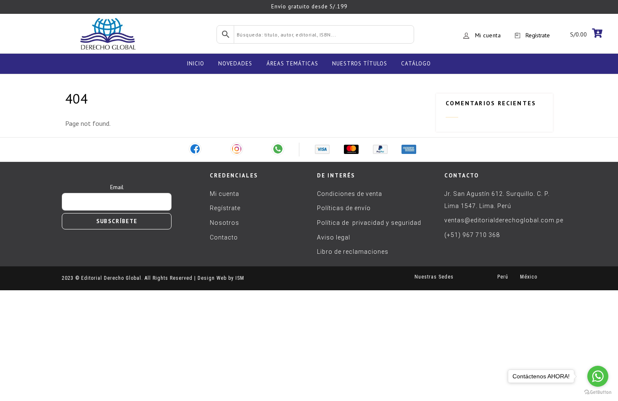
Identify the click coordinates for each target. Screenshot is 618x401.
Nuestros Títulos (359, 63)
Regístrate (537, 35)
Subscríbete (116, 221)
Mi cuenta (488, 35)
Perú (502, 277)
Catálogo (416, 63)
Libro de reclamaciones (352, 251)
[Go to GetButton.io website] (597, 392)
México (527, 277)
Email (117, 187)
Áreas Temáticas (292, 63)
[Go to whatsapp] (597, 376)
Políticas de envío (344, 208)
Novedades (235, 63)
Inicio (195, 63)
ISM (239, 278)
